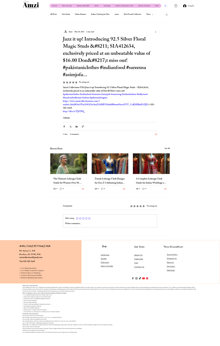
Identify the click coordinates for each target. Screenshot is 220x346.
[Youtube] (143, 278)
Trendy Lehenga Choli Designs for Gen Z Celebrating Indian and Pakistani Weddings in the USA (110, 181)
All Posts (53, 14)
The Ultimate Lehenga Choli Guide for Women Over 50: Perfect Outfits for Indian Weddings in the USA (67, 181)
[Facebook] (132, 278)
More (148, 14)
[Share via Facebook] (64, 126)
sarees (117, 14)
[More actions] (155, 31)
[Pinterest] (147, 278)
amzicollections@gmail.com (30, 257)
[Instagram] (136, 278)
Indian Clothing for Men (100, 14)
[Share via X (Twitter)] (70, 126)
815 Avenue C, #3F (27, 250)
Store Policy (172, 254)
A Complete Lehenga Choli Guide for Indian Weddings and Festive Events (151, 181)
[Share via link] (83, 126)
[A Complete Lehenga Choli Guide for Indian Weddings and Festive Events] (151, 163)
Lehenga (66, 118)
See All (167, 148)
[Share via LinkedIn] (76, 126)
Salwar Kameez (80, 14)
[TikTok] (140, 278)
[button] (176, 5)
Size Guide (66, 14)
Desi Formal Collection (132, 14)
